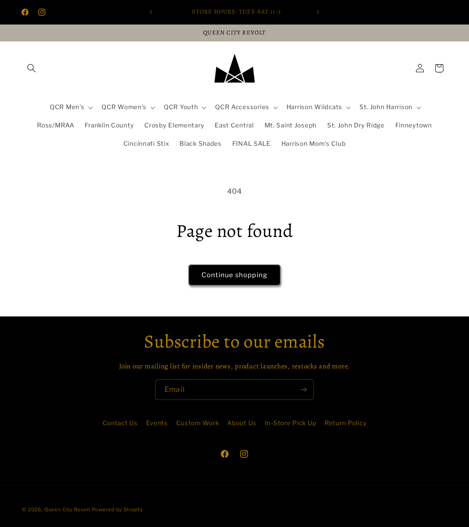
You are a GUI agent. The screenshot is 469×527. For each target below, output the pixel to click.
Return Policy (345, 423)
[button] (31, 68)
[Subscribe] (303, 389)
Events (157, 423)
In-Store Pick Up (291, 423)
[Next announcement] (318, 12)
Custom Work (197, 423)
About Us (241, 423)
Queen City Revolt (67, 509)
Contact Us (120, 423)
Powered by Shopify (117, 509)
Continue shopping (234, 275)
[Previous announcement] (151, 12)
